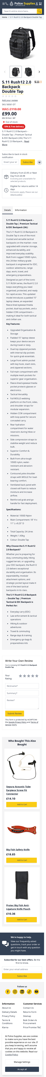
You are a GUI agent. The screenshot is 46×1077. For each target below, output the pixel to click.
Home (4, 17)
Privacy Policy (8, 1016)
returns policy (16, 194)
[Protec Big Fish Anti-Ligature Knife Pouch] (22, 885)
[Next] (39, 72)
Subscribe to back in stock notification (14, 156)
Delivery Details (9, 1012)
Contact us (28, 1007)
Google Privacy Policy (17, 722)
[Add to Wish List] (39, 162)
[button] (9, 96)
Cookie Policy (11, 1054)
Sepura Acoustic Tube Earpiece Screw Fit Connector (18, 790)
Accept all (22, 1069)
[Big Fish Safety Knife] (22, 829)
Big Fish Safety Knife (18, 849)
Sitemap (27, 1016)
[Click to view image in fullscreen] (22, 43)
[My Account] (36, 3)
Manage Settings (22, 1062)
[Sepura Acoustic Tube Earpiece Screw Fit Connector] (22, 766)
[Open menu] (3, 3)
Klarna (5, 1027)
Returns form (29, 1012)
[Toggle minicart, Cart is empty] (40, 3)
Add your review (10, 100)
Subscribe (22, 976)
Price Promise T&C (32, 1027)
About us (6, 1007)
